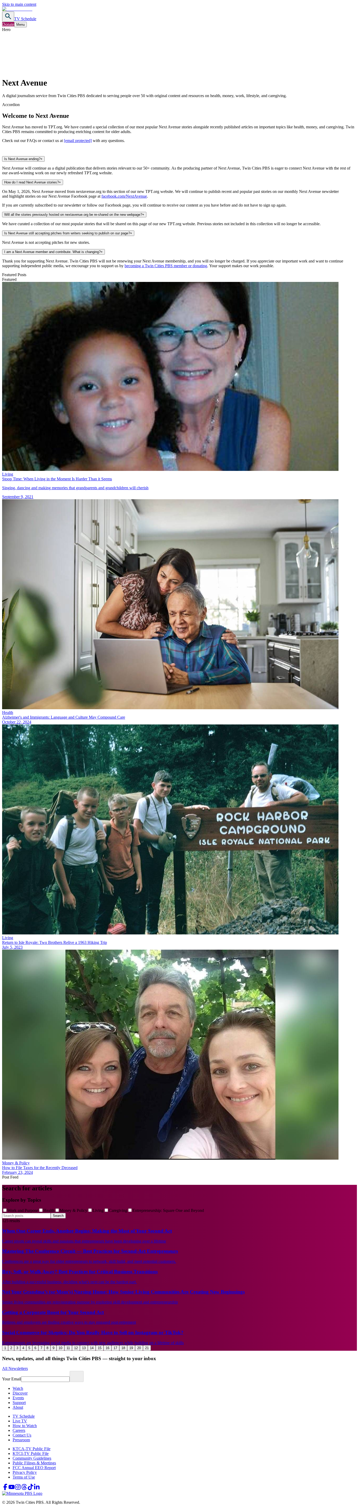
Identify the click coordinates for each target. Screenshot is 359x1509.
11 (68, 1348)
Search (58, 1216)
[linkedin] (37, 1488)
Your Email (11, 1379)
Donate (8, 24)
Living (98, 1210)
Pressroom (21, 1440)
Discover (20, 1393)
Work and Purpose (22, 1210)
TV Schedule (25, 19)
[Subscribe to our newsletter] (77, 1376)
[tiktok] (30, 1488)
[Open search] (8, 17)
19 (131, 1348)
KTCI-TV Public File (31, 1453)
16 (107, 1348)
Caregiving (118, 1210)
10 (60, 1348)
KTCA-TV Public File (31, 1449)
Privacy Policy (25, 1472)
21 (147, 1348)
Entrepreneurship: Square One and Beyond (168, 1210)
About (18, 1407)
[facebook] (5, 1488)
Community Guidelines (32, 1458)
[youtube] (11, 1488)
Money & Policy (73, 1210)
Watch (18, 1388)
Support (19, 1402)
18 (123, 1348)
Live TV (20, 1421)
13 (84, 1348)
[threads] (24, 1488)
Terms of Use (24, 1477)
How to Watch (25, 1425)
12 (76, 1348)
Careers (19, 1430)
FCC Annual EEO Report (34, 1467)
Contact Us (22, 1435)
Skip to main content (19, 4)
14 (92, 1348)
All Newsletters (15, 1368)
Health (48, 1210)
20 (139, 1348)
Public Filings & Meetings (34, 1463)
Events (18, 1398)
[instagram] (18, 1488)
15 (99, 1348)
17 (115, 1348)
